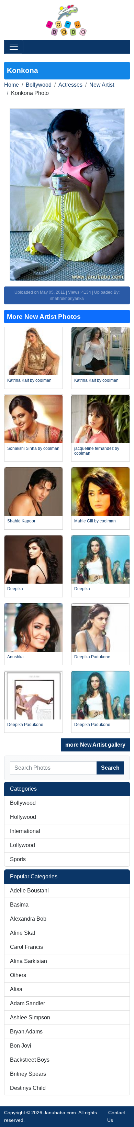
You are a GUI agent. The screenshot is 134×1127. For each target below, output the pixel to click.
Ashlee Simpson (30, 1017)
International (25, 831)
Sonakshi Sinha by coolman (33, 448)
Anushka (15, 656)
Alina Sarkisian (28, 961)
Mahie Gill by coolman (95, 521)
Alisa (16, 989)
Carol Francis (26, 947)
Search (110, 768)
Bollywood (39, 85)
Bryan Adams (26, 1031)
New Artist (101, 85)
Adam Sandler (27, 1003)
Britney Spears (28, 1074)
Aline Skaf (22, 933)
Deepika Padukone (92, 656)
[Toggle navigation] (13, 47)
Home (11, 85)
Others (18, 975)
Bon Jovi (20, 1046)
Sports (18, 859)
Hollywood (23, 817)
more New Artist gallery (95, 745)
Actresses (70, 85)
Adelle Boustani (29, 890)
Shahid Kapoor (21, 521)
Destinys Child (28, 1088)
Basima (19, 905)
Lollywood (22, 845)
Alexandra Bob (28, 919)
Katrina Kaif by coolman (29, 380)
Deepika (15, 588)
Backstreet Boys (29, 1060)
